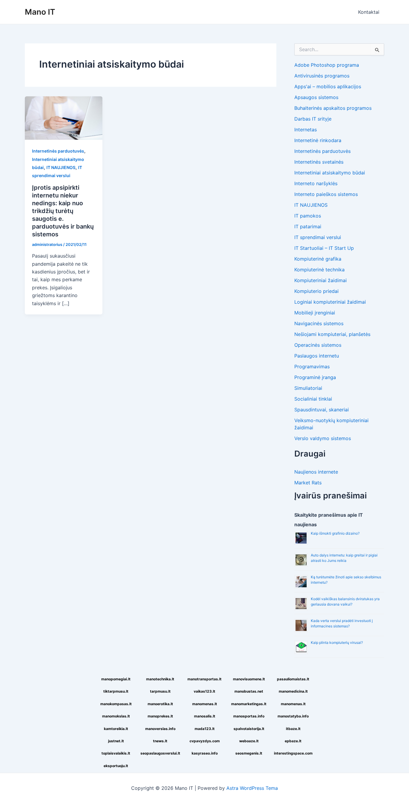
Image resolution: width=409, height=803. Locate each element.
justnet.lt (116, 741)
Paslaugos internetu (316, 356)
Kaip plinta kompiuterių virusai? (337, 642)
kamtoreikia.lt (116, 728)
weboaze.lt (249, 741)
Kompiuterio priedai (316, 291)
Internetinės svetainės (318, 162)
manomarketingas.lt (248, 704)
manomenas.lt (204, 704)
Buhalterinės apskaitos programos (333, 108)
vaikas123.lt (204, 691)
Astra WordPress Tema (252, 788)
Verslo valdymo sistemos (322, 438)
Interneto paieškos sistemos (326, 194)
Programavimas (312, 366)
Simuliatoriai (308, 388)
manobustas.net (248, 691)
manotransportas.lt (204, 679)
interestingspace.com (293, 753)
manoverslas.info (160, 728)
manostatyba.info (293, 716)
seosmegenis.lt (248, 753)
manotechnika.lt (160, 679)
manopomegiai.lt (116, 679)
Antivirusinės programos (321, 76)
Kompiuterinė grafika (317, 259)
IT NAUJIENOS (60, 167)
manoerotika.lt (160, 704)
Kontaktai (368, 12)
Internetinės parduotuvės (58, 150)
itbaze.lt (293, 728)
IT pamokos (307, 216)
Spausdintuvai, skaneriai (321, 410)
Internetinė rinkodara (317, 140)
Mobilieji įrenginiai (314, 313)
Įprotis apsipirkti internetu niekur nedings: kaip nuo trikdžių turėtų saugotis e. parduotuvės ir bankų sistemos (63, 211)
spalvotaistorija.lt (249, 728)
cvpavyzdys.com (205, 741)
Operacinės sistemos (317, 345)
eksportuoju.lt (116, 766)
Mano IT (40, 11)
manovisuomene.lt (249, 679)
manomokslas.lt (116, 716)
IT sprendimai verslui (317, 237)
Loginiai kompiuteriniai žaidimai (330, 302)
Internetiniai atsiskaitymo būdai (329, 173)
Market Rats (308, 483)
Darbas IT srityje (312, 119)
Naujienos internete (316, 472)
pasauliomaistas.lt (293, 679)
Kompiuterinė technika (319, 270)
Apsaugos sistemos (316, 97)
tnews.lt (160, 741)
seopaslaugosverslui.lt (160, 753)
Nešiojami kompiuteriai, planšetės (332, 334)
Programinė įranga (315, 377)
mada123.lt (205, 728)
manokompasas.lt (116, 704)
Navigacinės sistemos (318, 323)
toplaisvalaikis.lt (116, 753)
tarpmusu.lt (160, 691)
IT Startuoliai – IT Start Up (324, 248)
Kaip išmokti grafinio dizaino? (335, 533)
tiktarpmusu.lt (115, 691)
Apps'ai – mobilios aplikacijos (327, 86)
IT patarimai (307, 226)
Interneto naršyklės (315, 183)
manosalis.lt (204, 716)
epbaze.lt (293, 741)
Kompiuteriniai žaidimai (320, 280)
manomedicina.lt (293, 691)
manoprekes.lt (160, 716)
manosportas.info (248, 716)
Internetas (305, 130)
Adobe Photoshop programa (326, 65)
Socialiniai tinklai (313, 399)
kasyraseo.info (205, 753)
